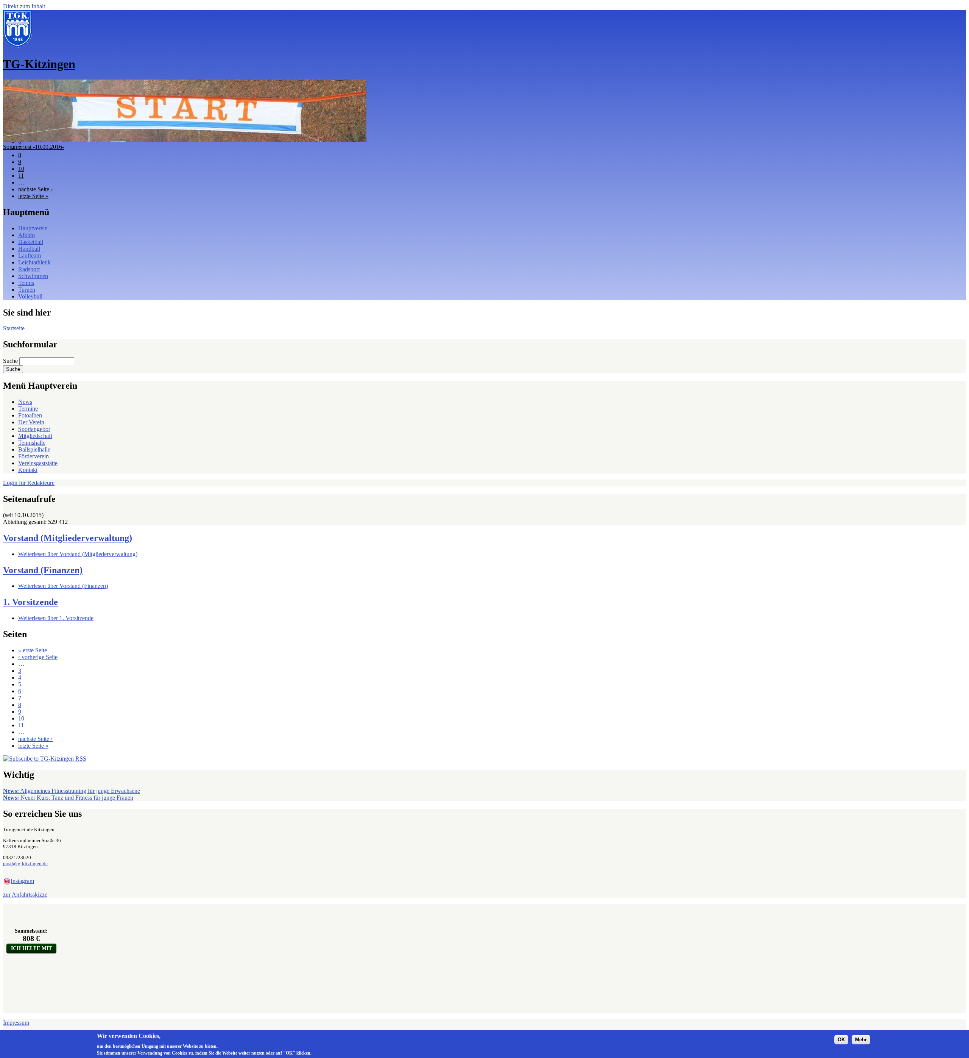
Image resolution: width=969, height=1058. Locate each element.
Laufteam (29, 255)
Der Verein (31, 422)
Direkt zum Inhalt (24, 6)
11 (21, 175)
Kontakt (27, 470)
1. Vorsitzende (30, 602)
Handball (29, 248)
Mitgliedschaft (35, 436)
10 (21, 169)
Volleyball (30, 296)
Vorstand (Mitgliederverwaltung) (67, 538)
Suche (11, 361)
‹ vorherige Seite (38, 657)
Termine (28, 408)
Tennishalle (31, 442)
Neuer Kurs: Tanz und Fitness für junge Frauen (68, 797)
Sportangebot (34, 429)
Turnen (26, 289)
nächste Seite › (35, 189)
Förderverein (33, 456)
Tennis (26, 283)
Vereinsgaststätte (38, 463)
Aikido (26, 235)
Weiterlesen (77, 554)
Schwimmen (33, 276)
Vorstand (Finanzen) (43, 570)
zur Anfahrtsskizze (25, 894)
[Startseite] (17, 45)
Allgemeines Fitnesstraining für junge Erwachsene (71, 791)
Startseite (14, 328)
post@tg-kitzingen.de (25, 863)
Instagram (22, 881)
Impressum (16, 1022)
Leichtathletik (34, 262)
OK (841, 1039)
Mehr (861, 1039)
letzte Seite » (33, 196)
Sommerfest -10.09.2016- (33, 147)
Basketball (30, 242)
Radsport (29, 269)
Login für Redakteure (29, 483)
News (25, 402)
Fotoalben (30, 415)
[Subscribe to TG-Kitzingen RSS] (44, 758)
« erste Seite (32, 650)
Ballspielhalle (34, 449)
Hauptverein (33, 228)
